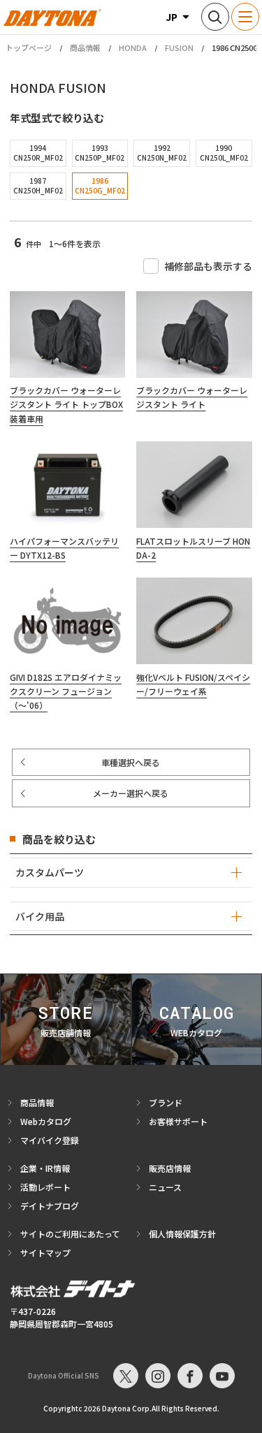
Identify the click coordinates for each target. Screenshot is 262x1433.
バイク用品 (39, 916)
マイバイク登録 (49, 1140)
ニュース (165, 1187)
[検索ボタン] (215, 17)
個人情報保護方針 (182, 1234)
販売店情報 (170, 1168)
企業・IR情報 (45, 1168)
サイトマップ (45, 1252)
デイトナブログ (49, 1206)
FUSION (179, 47)
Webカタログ (45, 1121)
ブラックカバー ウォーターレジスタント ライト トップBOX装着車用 (66, 404)
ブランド (165, 1102)
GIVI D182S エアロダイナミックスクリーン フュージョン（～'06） (66, 691)
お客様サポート (178, 1121)
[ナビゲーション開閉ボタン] (245, 17)
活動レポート (45, 1187)
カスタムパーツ (49, 872)
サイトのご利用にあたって (70, 1234)
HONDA (133, 47)
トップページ (29, 48)
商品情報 (85, 47)
